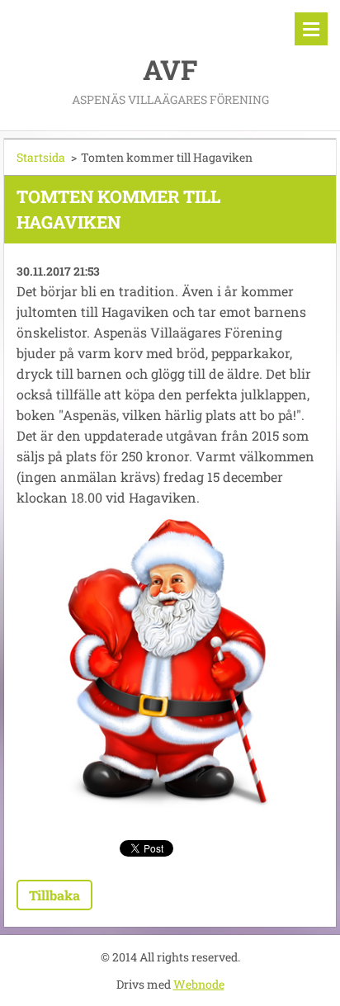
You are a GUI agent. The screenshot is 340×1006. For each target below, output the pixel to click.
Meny (311, 28)
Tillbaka (54, 895)
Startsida (41, 157)
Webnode (198, 984)
